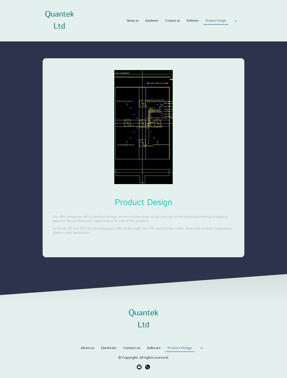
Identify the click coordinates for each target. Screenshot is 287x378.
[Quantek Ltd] (59, 36)
